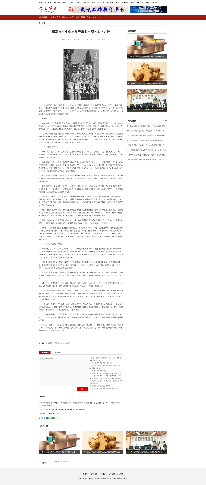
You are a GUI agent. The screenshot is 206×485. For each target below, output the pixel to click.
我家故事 (154, 3)
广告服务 (94, 474)
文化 (100, 17)
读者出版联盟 (54, 17)
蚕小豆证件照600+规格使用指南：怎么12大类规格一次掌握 (147, 126)
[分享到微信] (49, 418)
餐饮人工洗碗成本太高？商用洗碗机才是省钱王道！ (146, 131)
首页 (40, 3)
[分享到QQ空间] (39, 418)
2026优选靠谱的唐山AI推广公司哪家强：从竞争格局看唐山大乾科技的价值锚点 (147, 150)
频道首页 (43, 17)
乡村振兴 (139, 3)
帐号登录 (58, 352)
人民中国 (56, 461)
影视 (77, 17)
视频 (147, 3)
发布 (82, 389)
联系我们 (103, 474)
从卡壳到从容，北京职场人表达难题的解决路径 (145, 140)
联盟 (93, 3)
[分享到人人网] (47, 418)
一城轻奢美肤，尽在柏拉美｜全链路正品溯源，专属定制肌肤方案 (147, 145)
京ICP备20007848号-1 (86, 478)
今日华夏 (47, 3)
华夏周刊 (125, 3)
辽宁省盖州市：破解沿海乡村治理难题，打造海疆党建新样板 (147, 160)
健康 (64, 3)
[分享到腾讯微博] (44, 418)
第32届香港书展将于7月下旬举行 (58, 343)
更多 (165, 120)
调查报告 (110, 3)
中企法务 (101, 3)
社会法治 (56, 3)
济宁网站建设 (64, 461)
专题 (117, 3)
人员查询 (120, 474)
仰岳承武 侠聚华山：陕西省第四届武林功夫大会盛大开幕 (147, 155)
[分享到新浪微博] (42, 418)
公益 (78, 3)
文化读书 (71, 3)
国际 (132, 3)
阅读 (94, 17)
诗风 (83, 17)
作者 (89, 17)
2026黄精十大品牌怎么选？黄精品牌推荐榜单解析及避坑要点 (147, 135)
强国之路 (86, 3)
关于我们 (111, 474)
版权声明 (86, 474)
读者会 (65, 17)
